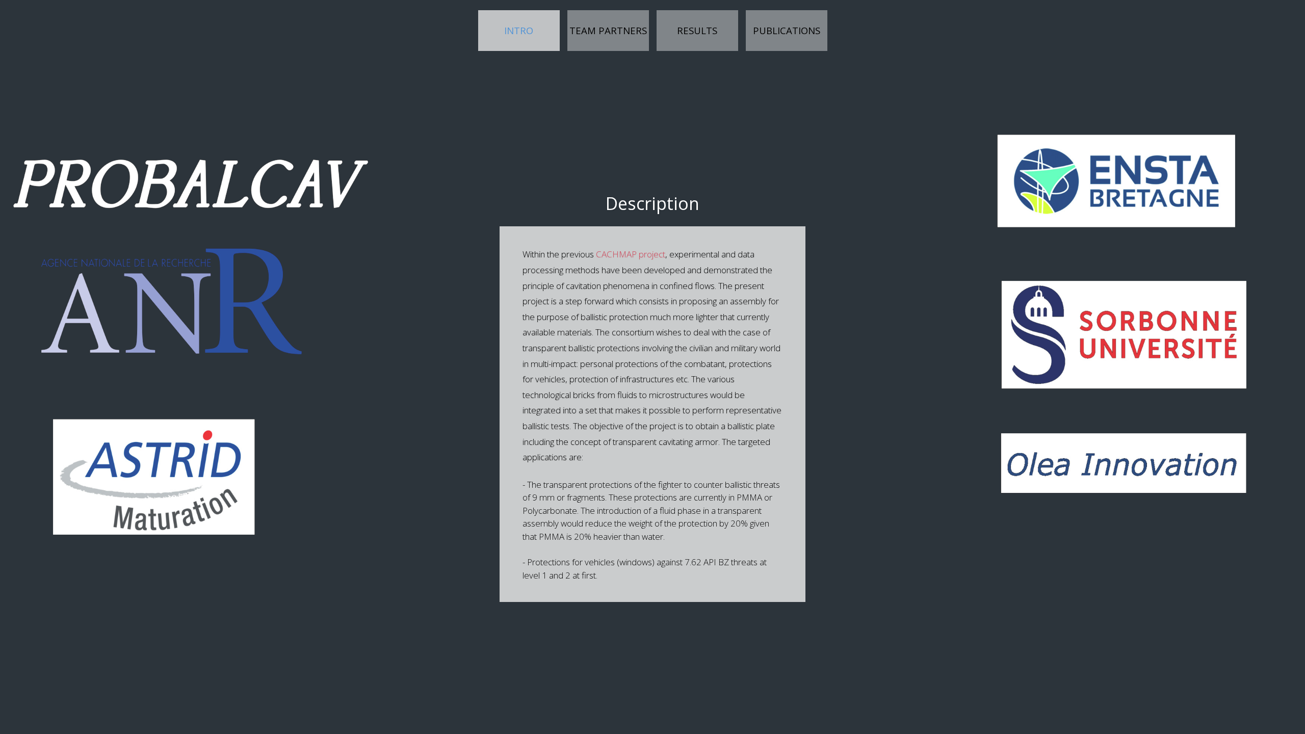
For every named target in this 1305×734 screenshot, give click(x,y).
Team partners (608, 30)
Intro (532, 30)
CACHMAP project (630, 254)
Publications (786, 30)
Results (697, 30)
